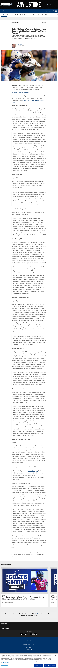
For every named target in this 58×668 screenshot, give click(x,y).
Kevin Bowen (19, 44)
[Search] (53, 11)
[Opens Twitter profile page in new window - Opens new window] (18, 47)
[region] (29, 660)
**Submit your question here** (20, 92)
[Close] (55, 655)
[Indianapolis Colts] (29, 640)
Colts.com (38, 613)
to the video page (33, 471)
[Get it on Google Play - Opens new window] (34, 635)
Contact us (29, 651)
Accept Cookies (38, 665)
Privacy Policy (29, 647)
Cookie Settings (4, 665)
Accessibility (29, 649)
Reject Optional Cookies (50, 665)
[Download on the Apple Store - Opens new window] (24, 634)
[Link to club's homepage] (3, 10)
